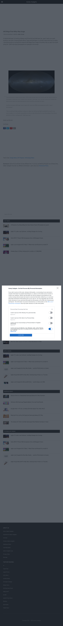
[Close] (58, 288)
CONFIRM (21, 335)
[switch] (51, 313)
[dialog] (31, 313)
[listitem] (31, 309)
